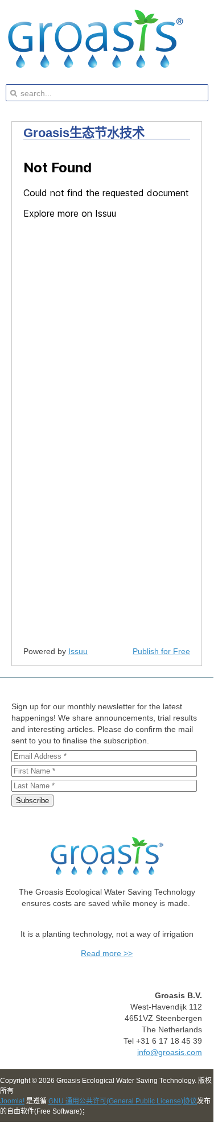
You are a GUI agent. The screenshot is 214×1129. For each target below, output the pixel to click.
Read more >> (107, 953)
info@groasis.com (169, 1052)
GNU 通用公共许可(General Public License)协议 (122, 1101)
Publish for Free (161, 651)
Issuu (78, 651)
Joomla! (12, 1101)
